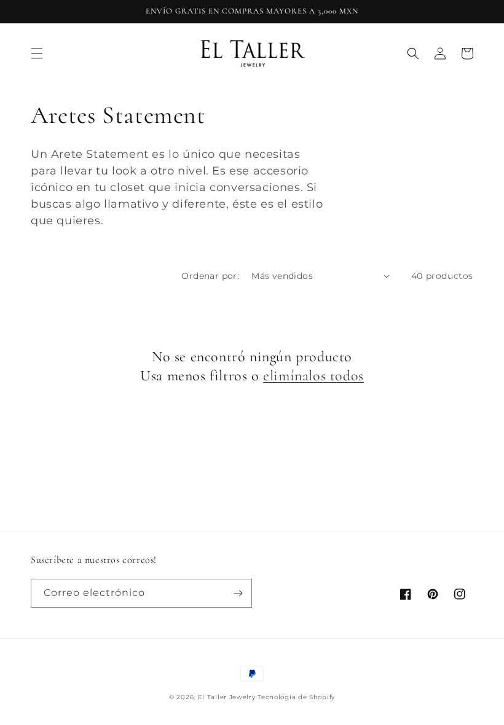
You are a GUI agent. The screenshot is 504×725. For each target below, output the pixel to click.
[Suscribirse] (237, 593)
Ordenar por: (210, 275)
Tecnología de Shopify (296, 697)
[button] (36, 53)
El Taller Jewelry (228, 697)
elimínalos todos (313, 376)
